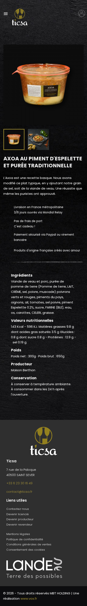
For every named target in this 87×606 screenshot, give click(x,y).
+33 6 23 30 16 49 (19, 483)
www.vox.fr (28, 598)
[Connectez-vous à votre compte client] (81, 13)
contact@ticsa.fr (19, 491)
